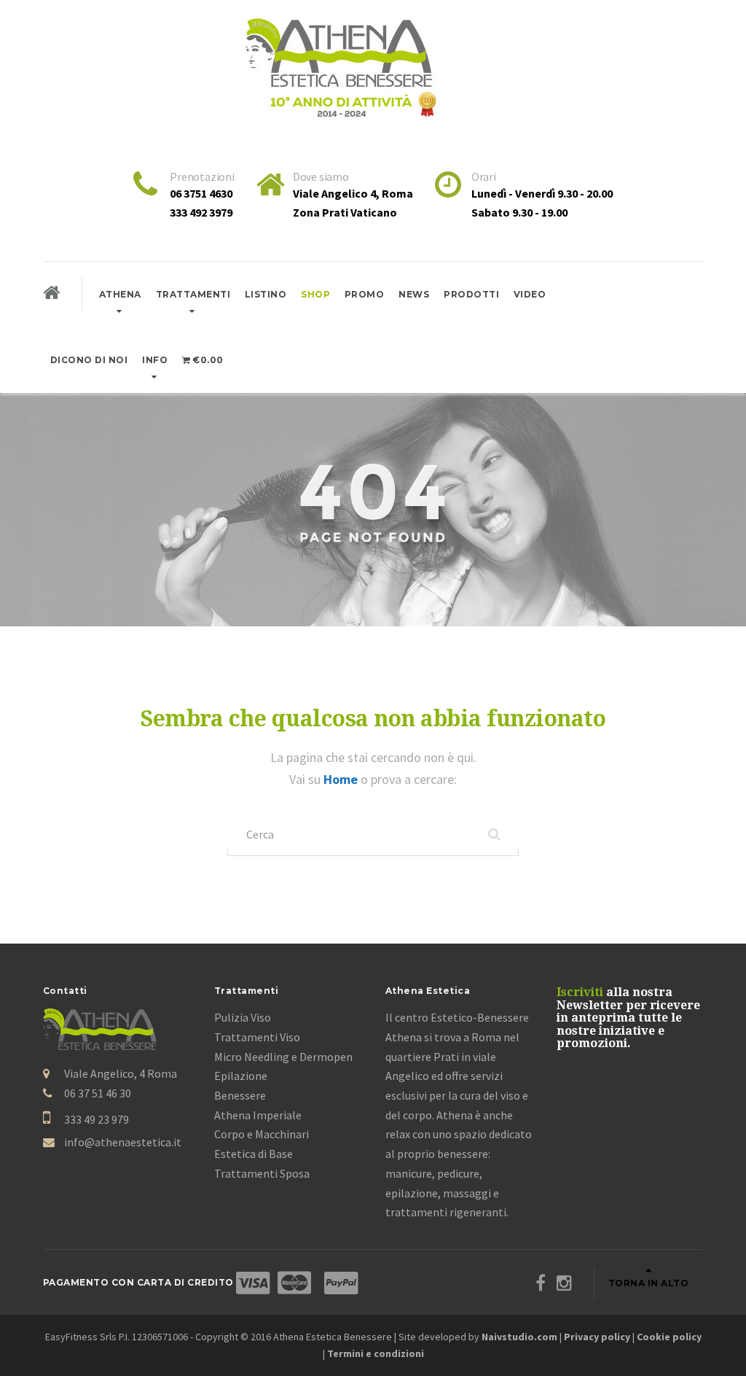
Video (530, 294)
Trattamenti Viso (257, 1037)
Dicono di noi (89, 359)
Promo (365, 294)
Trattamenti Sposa (262, 1173)
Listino (266, 294)
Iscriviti (580, 992)
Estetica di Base (253, 1153)
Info (155, 359)
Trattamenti (193, 294)
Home (342, 779)
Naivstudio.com (519, 1336)
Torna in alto (648, 1283)
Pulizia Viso (242, 1017)
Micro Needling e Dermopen (283, 1056)
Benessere (240, 1095)
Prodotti (471, 294)
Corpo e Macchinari (261, 1134)
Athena (120, 294)
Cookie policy (669, 1336)
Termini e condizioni (375, 1353)
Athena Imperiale (258, 1115)
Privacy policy (597, 1336)
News (413, 294)
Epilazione (240, 1075)
